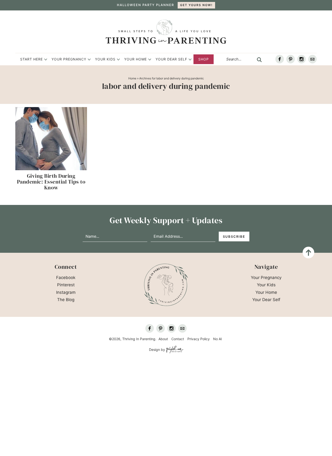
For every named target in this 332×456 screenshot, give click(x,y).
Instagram (66, 292)
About (163, 339)
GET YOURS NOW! (196, 5)
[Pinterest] (290, 59)
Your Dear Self (171, 59)
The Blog (65, 299)
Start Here (31, 59)
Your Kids (105, 59)
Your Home (135, 59)
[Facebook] (279, 59)
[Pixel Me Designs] (174, 349)
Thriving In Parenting (166, 32)
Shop (203, 59)
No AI (217, 339)
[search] (259, 60)
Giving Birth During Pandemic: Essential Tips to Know (51, 181)
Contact (177, 339)
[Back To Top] (308, 252)
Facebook (65, 277)
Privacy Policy (198, 339)
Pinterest (66, 284)
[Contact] (312, 59)
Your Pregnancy (69, 59)
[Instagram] (301, 59)
